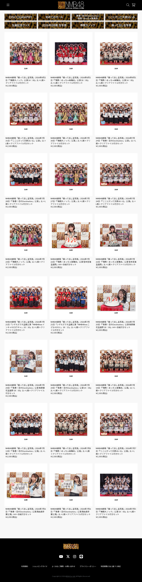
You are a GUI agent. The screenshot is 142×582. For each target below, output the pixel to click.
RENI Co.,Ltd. (70, 576)
